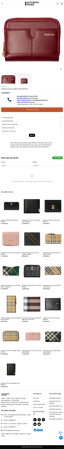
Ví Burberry (4, 86)
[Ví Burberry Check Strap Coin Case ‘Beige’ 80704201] (53, 239)
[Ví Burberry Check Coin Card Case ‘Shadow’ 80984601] (32, 239)
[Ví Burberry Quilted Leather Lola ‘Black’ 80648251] (32, 271)
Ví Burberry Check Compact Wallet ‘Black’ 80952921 (52, 351)
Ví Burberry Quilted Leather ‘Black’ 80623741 (51, 220)
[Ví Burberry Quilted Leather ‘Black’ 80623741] (53, 206)
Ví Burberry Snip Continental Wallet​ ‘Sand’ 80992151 (52, 286)
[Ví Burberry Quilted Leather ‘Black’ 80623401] (11, 206)
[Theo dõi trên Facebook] (35, 419)
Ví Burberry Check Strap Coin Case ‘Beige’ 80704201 (52, 253)
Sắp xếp (35, 162)
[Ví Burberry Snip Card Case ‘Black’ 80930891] (53, 304)
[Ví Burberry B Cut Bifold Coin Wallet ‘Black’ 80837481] (32, 206)
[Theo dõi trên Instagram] (39, 419)
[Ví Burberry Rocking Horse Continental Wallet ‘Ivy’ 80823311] (11, 271)
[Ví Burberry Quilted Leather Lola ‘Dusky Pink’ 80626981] (32, 336)
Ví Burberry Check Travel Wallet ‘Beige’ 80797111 (10, 351)
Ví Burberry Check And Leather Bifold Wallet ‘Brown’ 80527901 (31, 318)
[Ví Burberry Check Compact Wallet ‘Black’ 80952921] (53, 337)
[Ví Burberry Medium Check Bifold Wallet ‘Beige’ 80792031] (11, 304)
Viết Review (57, 157)
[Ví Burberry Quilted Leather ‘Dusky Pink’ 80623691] (11, 239)
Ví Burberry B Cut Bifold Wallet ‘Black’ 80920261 (10, 384)
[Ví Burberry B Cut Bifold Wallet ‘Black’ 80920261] (11, 369)
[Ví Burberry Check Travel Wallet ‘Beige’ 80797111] (11, 336)
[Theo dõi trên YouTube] (39, 424)
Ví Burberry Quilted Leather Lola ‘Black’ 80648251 (32, 286)
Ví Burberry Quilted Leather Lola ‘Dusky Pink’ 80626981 (32, 351)
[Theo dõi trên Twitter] (35, 424)
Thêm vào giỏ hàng (32, 109)
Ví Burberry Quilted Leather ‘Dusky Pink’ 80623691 (11, 253)
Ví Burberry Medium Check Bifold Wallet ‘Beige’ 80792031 (11, 318)
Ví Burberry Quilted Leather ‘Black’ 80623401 (9, 220)
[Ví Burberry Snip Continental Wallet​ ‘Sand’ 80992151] (53, 271)
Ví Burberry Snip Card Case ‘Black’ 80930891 (51, 318)
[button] (2, 3)
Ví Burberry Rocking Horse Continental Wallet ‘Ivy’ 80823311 (10, 286)
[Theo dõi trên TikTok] (43, 419)
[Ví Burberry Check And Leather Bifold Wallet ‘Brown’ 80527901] (32, 304)
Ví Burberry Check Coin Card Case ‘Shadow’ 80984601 (30, 253)
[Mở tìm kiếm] (57, 3)
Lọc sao (3, 162)
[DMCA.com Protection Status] (5, 439)
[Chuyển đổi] (61, 117)
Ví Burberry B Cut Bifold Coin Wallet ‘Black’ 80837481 (31, 220)
